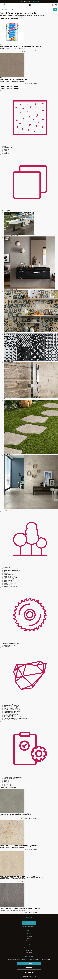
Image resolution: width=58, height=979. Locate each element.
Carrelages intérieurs (9, 289)
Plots (5, 783)
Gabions (6, 573)
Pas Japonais (7, 454)
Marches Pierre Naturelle (10, 708)
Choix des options (20, 48)
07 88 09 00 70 (29, 922)
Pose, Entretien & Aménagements (11, 777)
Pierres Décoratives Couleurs (12, 717)
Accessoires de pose (9, 778)
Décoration (5, 567)
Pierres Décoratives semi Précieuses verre (15, 718)
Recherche (19, 17)
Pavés (5, 153)
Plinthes (6, 510)
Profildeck (6, 784)
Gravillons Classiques (9, 586)
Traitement (7, 786)
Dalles (5, 149)
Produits (29, 938)
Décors (6, 333)
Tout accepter (29, 963)
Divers (5, 150)
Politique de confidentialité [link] (29, 976)
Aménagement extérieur (10, 569)
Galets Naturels (8, 579)
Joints (5, 781)
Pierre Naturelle (6, 704)
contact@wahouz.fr (30, 926)
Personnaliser (29, 972)
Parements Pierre (8, 712)
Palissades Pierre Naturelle (11, 711)
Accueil (29, 933)
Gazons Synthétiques (9, 583)
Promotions (29, 940)
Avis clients (29, 952)
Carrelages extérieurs (9, 235)
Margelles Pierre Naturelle (11, 710)
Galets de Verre (8, 576)
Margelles (6, 152)
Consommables (8, 645)
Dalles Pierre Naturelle (10, 707)
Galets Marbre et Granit (10, 577)
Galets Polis (7, 582)
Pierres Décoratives (9, 715)
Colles (5, 780)
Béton (3, 146)
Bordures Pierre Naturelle (10, 705)
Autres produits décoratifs (11, 570)
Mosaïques (7, 361)
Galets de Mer (7, 574)
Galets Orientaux (8, 580)
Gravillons (6, 584)
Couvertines (7, 147)
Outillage (6, 646)
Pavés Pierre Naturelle (10, 714)
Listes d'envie (29, 950)
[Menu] (29, 5)
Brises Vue (7, 572)
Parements (7, 399)
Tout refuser (29, 968)
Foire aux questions (29, 948)
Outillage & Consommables (9, 643)
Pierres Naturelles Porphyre (11, 720)
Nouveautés (29, 936)
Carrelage (4, 211)
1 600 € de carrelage (34, 1)
